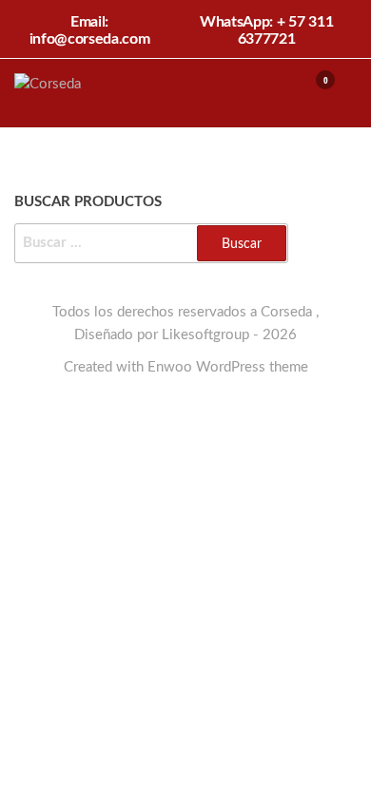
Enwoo (169, 367)
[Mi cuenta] (297, 92)
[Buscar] (278, 92)
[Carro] (316, 94)
